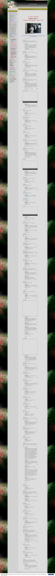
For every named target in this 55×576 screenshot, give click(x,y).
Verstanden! (51, 574)
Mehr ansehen (27, 48)
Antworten (26, 38)
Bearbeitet (30, 38)
